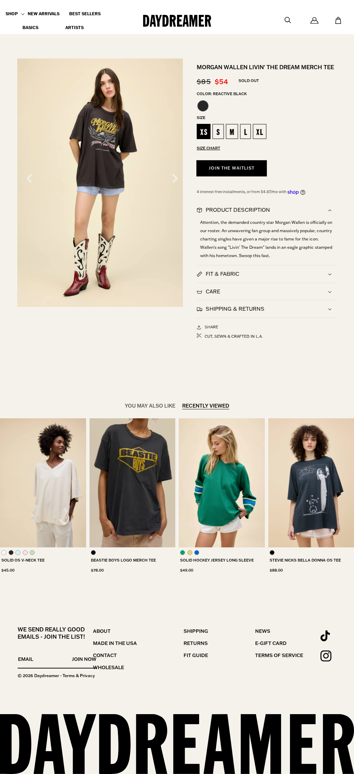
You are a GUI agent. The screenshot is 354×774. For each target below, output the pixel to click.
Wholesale (108, 667)
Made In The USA (115, 643)
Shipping (196, 631)
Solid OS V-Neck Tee (23, 560)
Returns (196, 643)
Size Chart (208, 148)
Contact (105, 655)
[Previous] (29, 178)
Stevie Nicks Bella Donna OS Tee (305, 560)
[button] (11, 14)
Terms (69, 675)
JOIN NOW (84, 659)
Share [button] (211, 327)
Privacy (87, 675)
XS (204, 132)
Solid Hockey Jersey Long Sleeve (217, 560)
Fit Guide (196, 655)
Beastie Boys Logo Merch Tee (123, 560)
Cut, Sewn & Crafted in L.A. (234, 336)
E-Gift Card (271, 643)
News (262, 631)
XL (259, 132)
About (102, 631)
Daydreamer (46, 675)
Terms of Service (279, 655)
